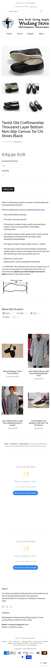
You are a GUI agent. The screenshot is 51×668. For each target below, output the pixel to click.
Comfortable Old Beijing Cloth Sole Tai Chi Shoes (38, 423)
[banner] (25, 23)
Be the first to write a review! (25, 493)
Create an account (28, 638)
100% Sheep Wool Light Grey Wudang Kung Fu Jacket (12, 423)
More (41, 34)
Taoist (9, 34)
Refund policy (32, 645)
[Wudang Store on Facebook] (3, 606)
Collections (13, 444)
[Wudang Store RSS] (10, 606)
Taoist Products (24, 444)
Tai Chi (19, 34)
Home (6, 444)
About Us (16, 641)
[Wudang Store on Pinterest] (7, 606)
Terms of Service (19, 645)
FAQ (10, 641)
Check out (33, 6)
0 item (21, 6)
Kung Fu (30, 34)
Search (4, 641)
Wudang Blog (26, 641)
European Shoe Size (10, 161)
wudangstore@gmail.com (18, 624)
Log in (17, 638)
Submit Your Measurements (18, 643)
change (32, 3)
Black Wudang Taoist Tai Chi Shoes (12, 372)
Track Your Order (36, 643)
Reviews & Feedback (40, 641)
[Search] (41, 11)
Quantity (5, 170)
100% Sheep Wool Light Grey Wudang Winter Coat (38, 373)
